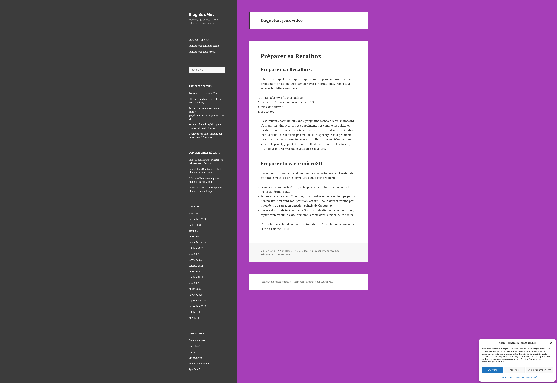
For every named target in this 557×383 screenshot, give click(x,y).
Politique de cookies (505, 377)
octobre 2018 (196, 312)
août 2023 (194, 254)
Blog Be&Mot (201, 14)
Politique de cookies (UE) (202, 51)
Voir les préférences (539, 370)
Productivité (195, 357)
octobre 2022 (196, 265)
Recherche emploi (199, 363)
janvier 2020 (195, 294)
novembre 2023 (197, 242)
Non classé (194, 346)
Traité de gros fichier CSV (203, 93)
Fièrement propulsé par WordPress (313, 281)
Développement (197, 340)
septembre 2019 (198, 300)
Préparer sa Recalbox (291, 56)
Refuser (514, 370)
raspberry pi (322, 250)
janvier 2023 (195, 259)
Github (316, 210)
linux (311, 250)
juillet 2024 (195, 225)
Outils (192, 352)
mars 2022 (194, 271)
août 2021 (194, 283)
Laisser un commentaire (276, 254)
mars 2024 (194, 236)
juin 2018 (194, 317)
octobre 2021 (196, 277)
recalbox (334, 250)
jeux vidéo (302, 250)
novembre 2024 (197, 219)
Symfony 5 (194, 369)
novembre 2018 (197, 306)
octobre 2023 (196, 248)
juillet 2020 (195, 288)
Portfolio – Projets (199, 39)
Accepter (492, 370)
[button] (551, 342)
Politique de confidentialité (525, 377)
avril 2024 (194, 230)
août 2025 (194, 213)
